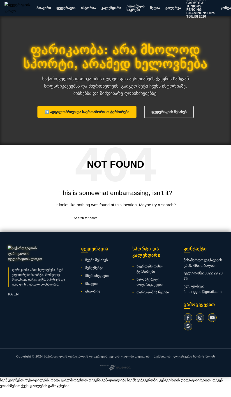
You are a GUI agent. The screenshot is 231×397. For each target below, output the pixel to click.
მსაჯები (91, 284)
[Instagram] (200, 317)
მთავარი (44, 7)
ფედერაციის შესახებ (169, 112)
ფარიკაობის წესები (152, 292)
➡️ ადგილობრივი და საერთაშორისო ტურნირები (87, 112)
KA (10, 294)
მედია (155, 7)
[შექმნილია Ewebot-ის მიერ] (115, 368)
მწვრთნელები (97, 276)
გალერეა (173, 7)
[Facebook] (188, 317)
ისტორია (88, 7)
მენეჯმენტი (94, 268)
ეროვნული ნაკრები (136, 8)
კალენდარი (111, 7)
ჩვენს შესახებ (96, 260)
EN (16, 294)
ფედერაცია (66, 7)
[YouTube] (212, 317)
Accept (8, 393)
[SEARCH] (155, 218)
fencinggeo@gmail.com (203, 292)
